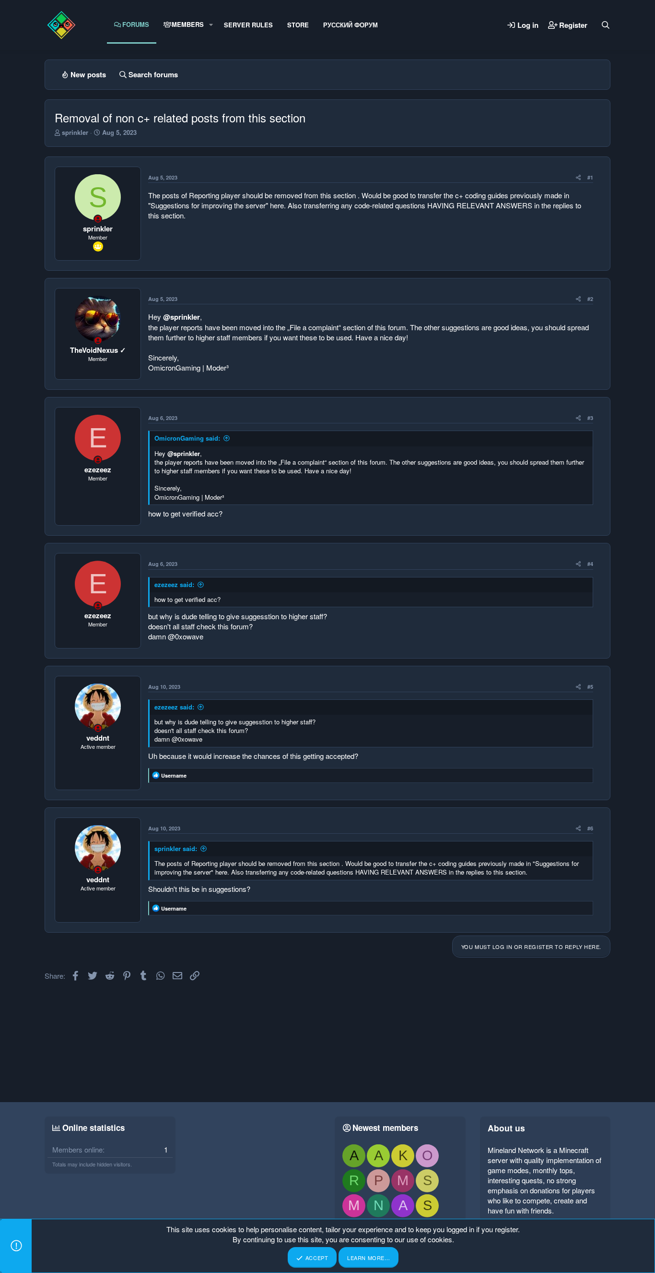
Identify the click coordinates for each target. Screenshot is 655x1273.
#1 (590, 177)
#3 (590, 417)
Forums (135, 24)
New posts (88, 74)
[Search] (605, 25)
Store (298, 24)
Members (188, 24)
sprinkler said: (175, 848)
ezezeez (97, 469)
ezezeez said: (174, 584)
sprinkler (75, 132)
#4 (590, 563)
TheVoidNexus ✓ (98, 350)
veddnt (97, 738)
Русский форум (350, 24)
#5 (590, 686)
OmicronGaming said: (187, 438)
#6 (590, 828)
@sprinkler (181, 317)
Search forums (153, 74)
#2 (590, 298)
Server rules (248, 24)
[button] (211, 24)
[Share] (578, 177)
